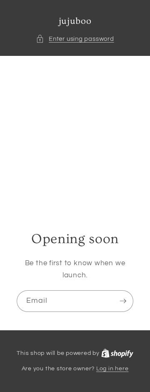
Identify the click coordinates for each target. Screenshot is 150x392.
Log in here (112, 368)
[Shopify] (117, 353)
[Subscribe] (123, 301)
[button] (75, 39)
